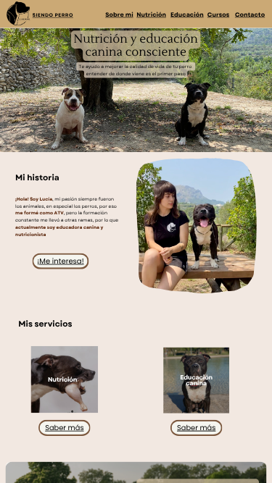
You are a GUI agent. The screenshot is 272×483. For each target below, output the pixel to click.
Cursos (218, 14)
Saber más (64, 427)
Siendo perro (53, 15)
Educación (187, 14)
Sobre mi (119, 14)
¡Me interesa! (60, 261)
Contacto (250, 14)
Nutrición (151, 14)
